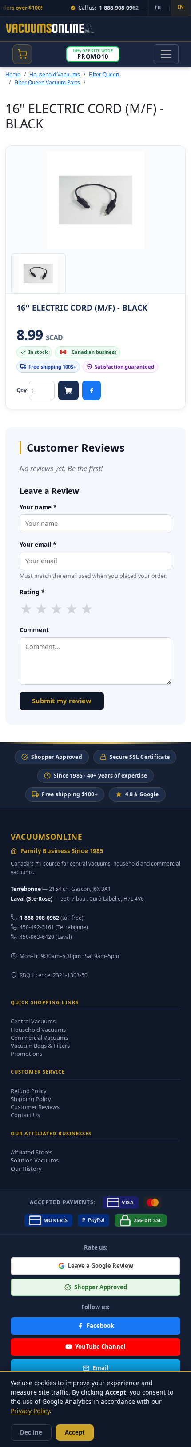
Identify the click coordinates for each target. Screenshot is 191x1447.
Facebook (100, 1326)
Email (100, 1368)
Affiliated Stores (31, 1152)
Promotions (26, 1054)
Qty (21, 390)
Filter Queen (104, 74)
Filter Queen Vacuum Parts (47, 82)
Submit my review (62, 701)
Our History (26, 1169)
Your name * (38, 507)
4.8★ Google (142, 794)
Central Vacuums (33, 1021)
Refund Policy (29, 1091)
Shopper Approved (56, 757)
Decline (31, 1432)
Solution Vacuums (35, 1160)
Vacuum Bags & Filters (40, 1046)
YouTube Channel (100, 1347)
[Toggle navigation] (166, 54)
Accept (75, 1432)
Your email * (38, 544)
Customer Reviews (35, 1107)
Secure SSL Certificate (140, 757)
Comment (34, 629)
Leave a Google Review (100, 1266)
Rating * (32, 592)
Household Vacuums (54, 74)
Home (12, 74)
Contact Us (25, 1115)
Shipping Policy (31, 1099)
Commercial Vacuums (39, 1038)
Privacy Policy (30, 1411)
